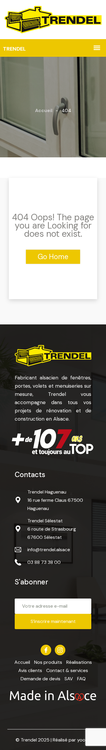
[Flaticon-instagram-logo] (60, 650)
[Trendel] (53, 18)
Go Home (53, 256)
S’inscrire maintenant (53, 621)
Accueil (43, 110)
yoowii (84, 740)
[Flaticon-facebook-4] (46, 650)
